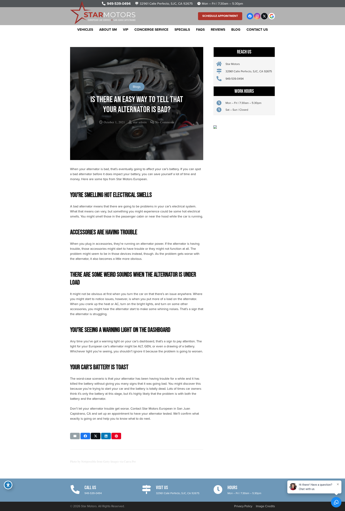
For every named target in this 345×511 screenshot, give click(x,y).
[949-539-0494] (221, 79)
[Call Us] (77, 489)
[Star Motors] (221, 64)
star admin (140, 122)
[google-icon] (271, 16)
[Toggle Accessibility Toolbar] (8, 485)
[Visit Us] (149, 489)
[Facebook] (250, 16)
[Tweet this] (95, 436)
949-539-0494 (93, 493)
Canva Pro (130, 461)
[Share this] (85, 436)
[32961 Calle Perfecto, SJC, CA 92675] (221, 71)
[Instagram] (257, 16)
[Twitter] (264, 16)
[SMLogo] (102, 12)
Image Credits (265, 506)
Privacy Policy (243, 506)
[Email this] (75, 436)
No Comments (164, 122)
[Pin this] (116, 436)
